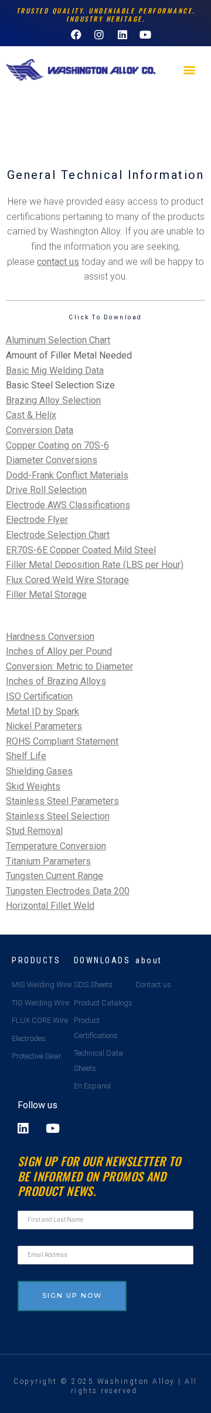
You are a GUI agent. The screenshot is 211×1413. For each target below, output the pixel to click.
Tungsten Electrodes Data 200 (68, 891)
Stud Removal (34, 830)
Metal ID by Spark (42, 711)
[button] (189, 70)
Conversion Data (39, 430)
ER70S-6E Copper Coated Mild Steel (81, 550)
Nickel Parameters (44, 726)
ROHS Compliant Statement (62, 741)
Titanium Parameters (48, 861)
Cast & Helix (31, 415)
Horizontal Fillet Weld (50, 905)
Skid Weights (33, 786)
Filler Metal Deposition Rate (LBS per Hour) (94, 564)
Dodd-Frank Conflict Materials (67, 475)
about (148, 960)
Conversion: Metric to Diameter (69, 666)
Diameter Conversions (51, 460)
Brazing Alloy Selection (53, 400)
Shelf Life (26, 755)
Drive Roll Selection (46, 489)
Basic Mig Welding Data (55, 370)
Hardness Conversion (50, 636)
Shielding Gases (39, 771)
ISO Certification (39, 696)
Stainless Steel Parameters (62, 801)
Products (36, 960)
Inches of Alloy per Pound (59, 651)
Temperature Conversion (56, 846)
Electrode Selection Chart (58, 534)
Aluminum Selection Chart (58, 340)
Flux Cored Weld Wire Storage (67, 579)
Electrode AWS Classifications (68, 505)
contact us (58, 261)
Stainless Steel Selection (58, 816)
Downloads (102, 960)
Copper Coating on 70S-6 (57, 445)
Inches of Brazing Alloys (56, 681)
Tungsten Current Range (54, 875)
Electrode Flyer (37, 519)
